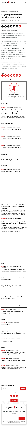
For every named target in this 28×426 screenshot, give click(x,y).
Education (3, 107)
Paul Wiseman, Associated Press (13, 218)
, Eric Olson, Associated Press (8, 330)
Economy (3, 218)
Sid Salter (8, 350)
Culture (3, 322)
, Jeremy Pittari (14, 202)
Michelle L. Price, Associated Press (12, 266)
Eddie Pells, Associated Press (12, 328)
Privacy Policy (17, 422)
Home (2, 11)
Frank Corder (7, 202)
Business (3, 295)
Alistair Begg (9, 322)
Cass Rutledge (9, 295)
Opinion (3, 350)
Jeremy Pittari (10, 107)
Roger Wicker (9, 358)
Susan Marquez (9, 338)
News (6, 11)
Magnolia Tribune (8, 127)
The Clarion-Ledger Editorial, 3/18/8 (9, 30)
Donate (14, 400)
